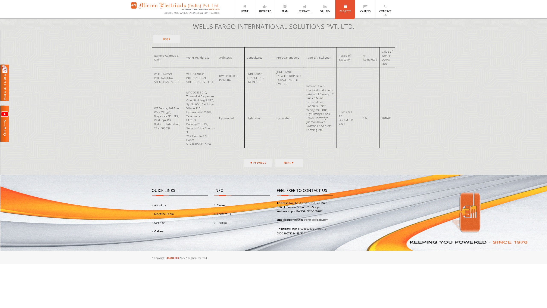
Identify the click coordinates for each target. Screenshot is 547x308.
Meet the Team (164, 214)
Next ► (289, 162)
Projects (222, 223)
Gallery (159, 231)
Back (166, 39)
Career (221, 205)
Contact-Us (224, 214)
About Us (160, 205)
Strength (159, 223)
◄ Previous (258, 162)
